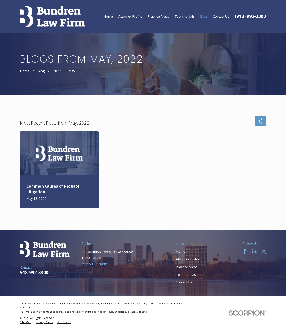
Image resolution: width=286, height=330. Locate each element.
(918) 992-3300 (250, 16)
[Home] (52, 16)
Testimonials (186, 274)
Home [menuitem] (108, 16)
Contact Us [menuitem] (221, 16)
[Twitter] (263, 251)
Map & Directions (95, 263)
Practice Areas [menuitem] (158, 16)
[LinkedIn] (254, 251)
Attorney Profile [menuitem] (130, 16)
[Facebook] (245, 251)
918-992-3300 (34, 272)
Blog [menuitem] (203, 16)
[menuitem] (25, 322)
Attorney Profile (188, 259)
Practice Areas (186, 267)
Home (180, 251)
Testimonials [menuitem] (185, 16)
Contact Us (184, 282)
